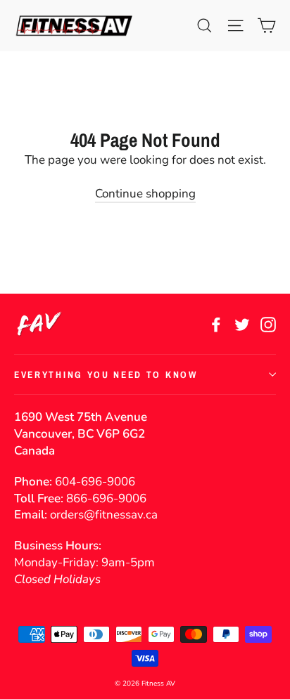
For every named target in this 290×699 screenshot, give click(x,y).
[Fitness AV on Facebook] (216, 323)
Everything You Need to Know (106, 374)
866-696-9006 (106, 498)
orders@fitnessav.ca (104, 515)
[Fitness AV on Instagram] (268, 323)
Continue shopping (145, 193)
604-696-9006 (95, 481)
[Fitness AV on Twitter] (242, 323)
